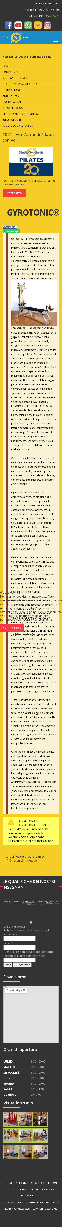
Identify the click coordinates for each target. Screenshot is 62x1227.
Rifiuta (16, 628)
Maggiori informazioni (31, 634)
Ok (4, 628)
